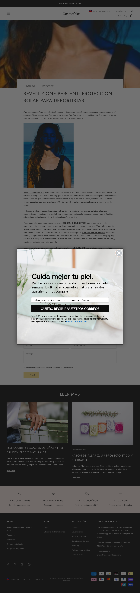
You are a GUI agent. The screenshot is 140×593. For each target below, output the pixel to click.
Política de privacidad (76, 321)
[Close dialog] (118, 253)
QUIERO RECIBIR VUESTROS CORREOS (70, 309)
